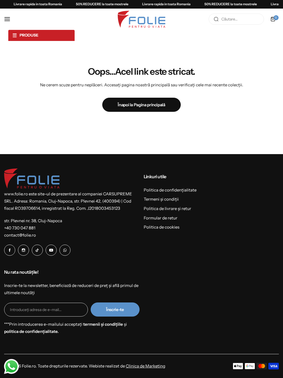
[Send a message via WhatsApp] (11, 366)
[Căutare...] (216, 19)
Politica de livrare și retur (167, 208)
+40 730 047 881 (19, 228)
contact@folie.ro (20, 235)
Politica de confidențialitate (170, 190)
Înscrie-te (115, 309)
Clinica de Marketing (145, 366)
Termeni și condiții (161, 199)
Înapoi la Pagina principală (141, 104)
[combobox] (236, 19)
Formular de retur (160, 218)
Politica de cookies (161, 227)
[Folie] (141, 19)
